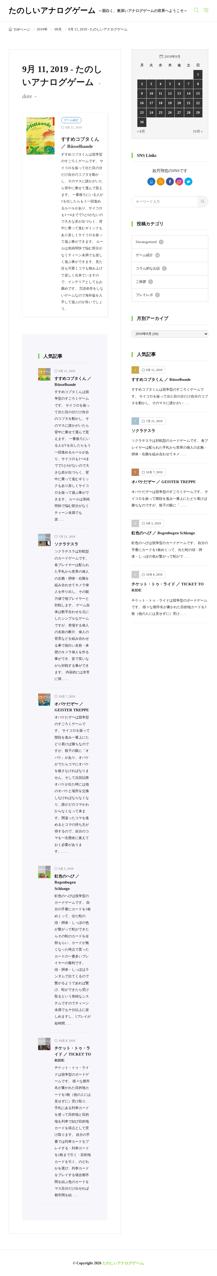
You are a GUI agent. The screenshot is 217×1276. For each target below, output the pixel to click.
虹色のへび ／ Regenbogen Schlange (67, 882)
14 (189, 93)
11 (160, 93)
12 (170, 93)
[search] (202, 201)
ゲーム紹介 (71, 120)
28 (189, 112)
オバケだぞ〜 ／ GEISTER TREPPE (164, 481)
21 (189, 103)
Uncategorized (149, 242)
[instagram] (179, 182)
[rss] (161, 182)
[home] (151, 182)
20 (179, 103)
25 (160, 112)
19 (170, 103)
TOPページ (21, 30)
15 (198, 93)
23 (142, 112)
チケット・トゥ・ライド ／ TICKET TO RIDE (73, 1054)
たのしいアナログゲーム (98, 11)
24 (151, 112)
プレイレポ (147, 295)
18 (160, 103)
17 (151, 103)
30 (142, 122)
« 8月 (141, 131)
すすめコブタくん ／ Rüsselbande (161, 379)
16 (142, 103)
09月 (58, 29)
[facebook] (170, 182)
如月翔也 (160, 171)
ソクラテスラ (66, 544)
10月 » (198, 131)
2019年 (42, 29)
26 (170, 112)
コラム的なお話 (150, 268)
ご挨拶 (143, 282)
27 (179, 112)
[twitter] (188, 182)
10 (151, 93)
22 (198, 103)
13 (179, 93)
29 (198, 112)
